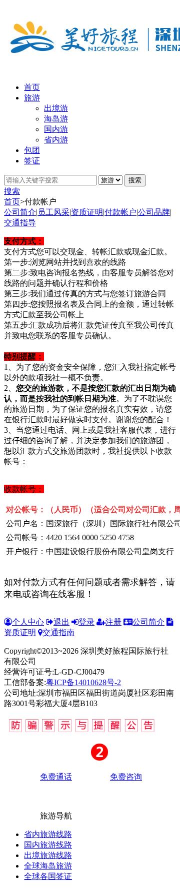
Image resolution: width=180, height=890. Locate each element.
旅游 (32, 97)
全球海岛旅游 (48, 866)
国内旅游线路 (48, 845)
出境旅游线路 (48, 855)
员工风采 (54, 212)
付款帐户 (120, 212)
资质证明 (87, 212)
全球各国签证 (48, 876)
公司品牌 (154, 212)
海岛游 (56, 118)
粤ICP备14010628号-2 (83, 682)
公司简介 (20, 212)
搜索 (12, 191)
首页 (32, 87)
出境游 (56, 108)
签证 (32, 160)
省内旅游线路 (48, 834)
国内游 (56, 129)
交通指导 (20, 222)
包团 (32, 150)
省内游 (56, 139)
